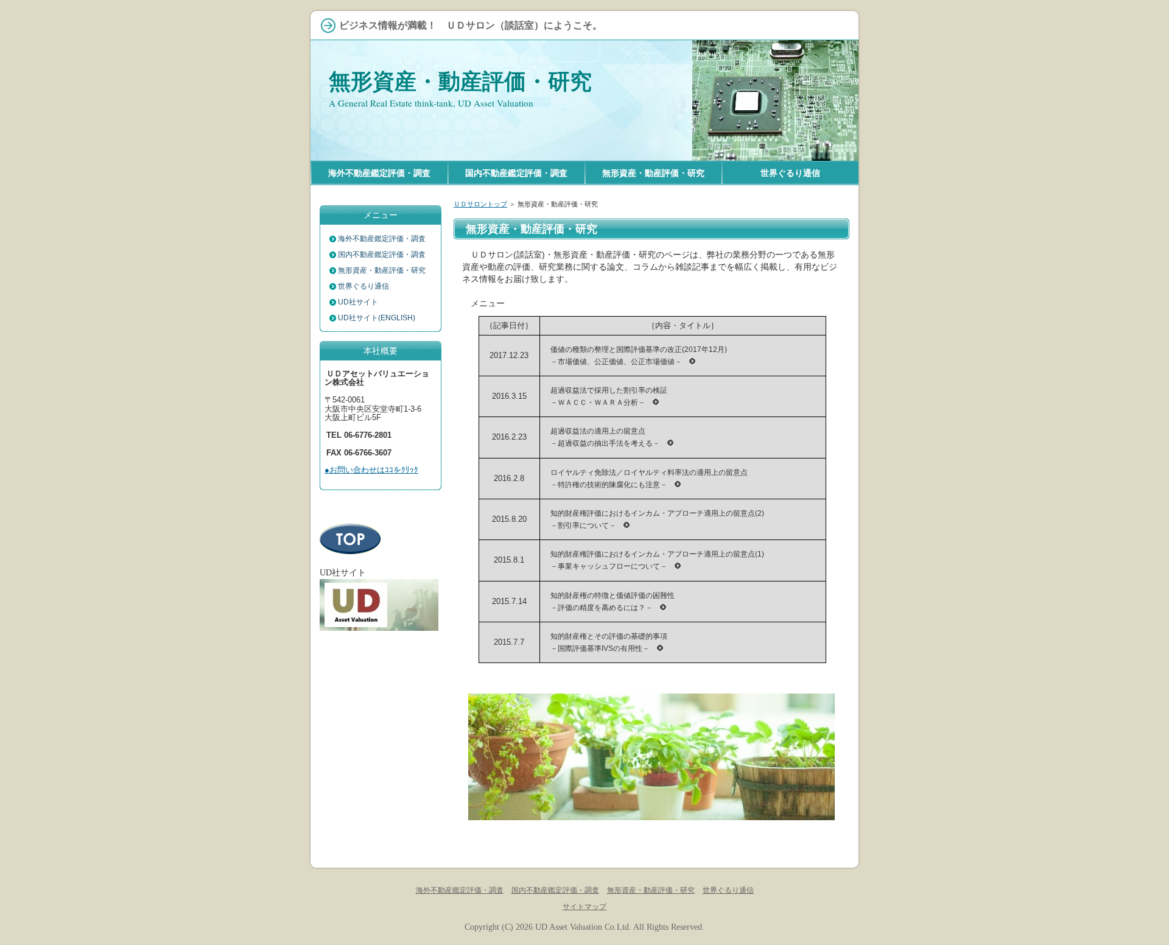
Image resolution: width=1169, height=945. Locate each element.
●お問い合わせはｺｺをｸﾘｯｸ (371, 469)
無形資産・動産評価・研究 (460, 81)
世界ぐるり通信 (363, 286)
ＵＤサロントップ (480, 204)
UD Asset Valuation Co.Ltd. (583, 927)
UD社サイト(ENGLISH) (376, 318)
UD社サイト (358, 302)
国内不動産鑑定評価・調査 (382, 254)
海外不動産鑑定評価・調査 (382, 238)
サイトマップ (584, 906)
